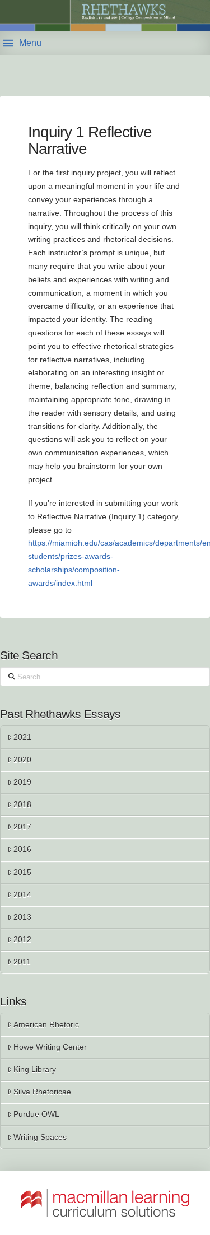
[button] (22, 43)
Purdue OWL (36, 1114)
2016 (22, 849)
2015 (22, 872)
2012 (22, 939)
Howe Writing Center (50, 1046)
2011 (22, 961)
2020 (22, 759)
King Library (34, 1069)
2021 (22, 737)
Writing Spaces (40, 1137)
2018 (22, 804)
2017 (22, 826)
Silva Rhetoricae (42, 1091)
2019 (22, 781)
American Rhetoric (46, 1024)
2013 (22, 916)
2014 (22, 894)
